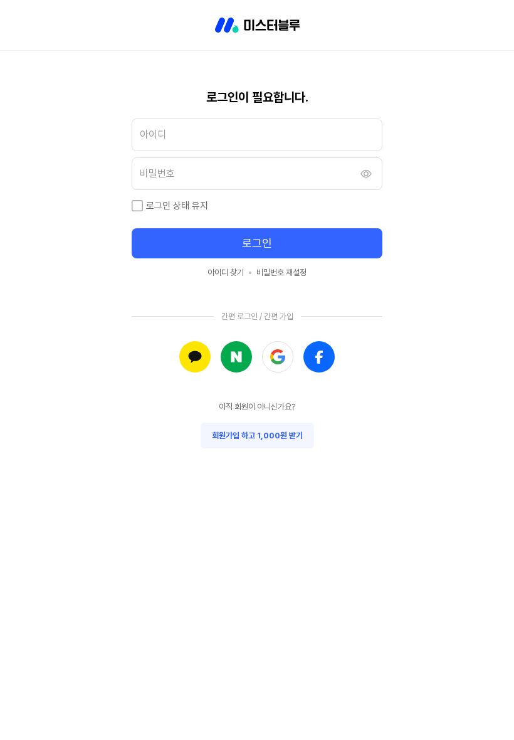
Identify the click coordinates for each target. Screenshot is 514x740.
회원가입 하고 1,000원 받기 (257, 435)
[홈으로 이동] (257, 25)
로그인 (257, 243)
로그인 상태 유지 (177, 205)
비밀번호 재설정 (281, 272)
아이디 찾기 (225, 272)
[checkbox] (137, 205)
